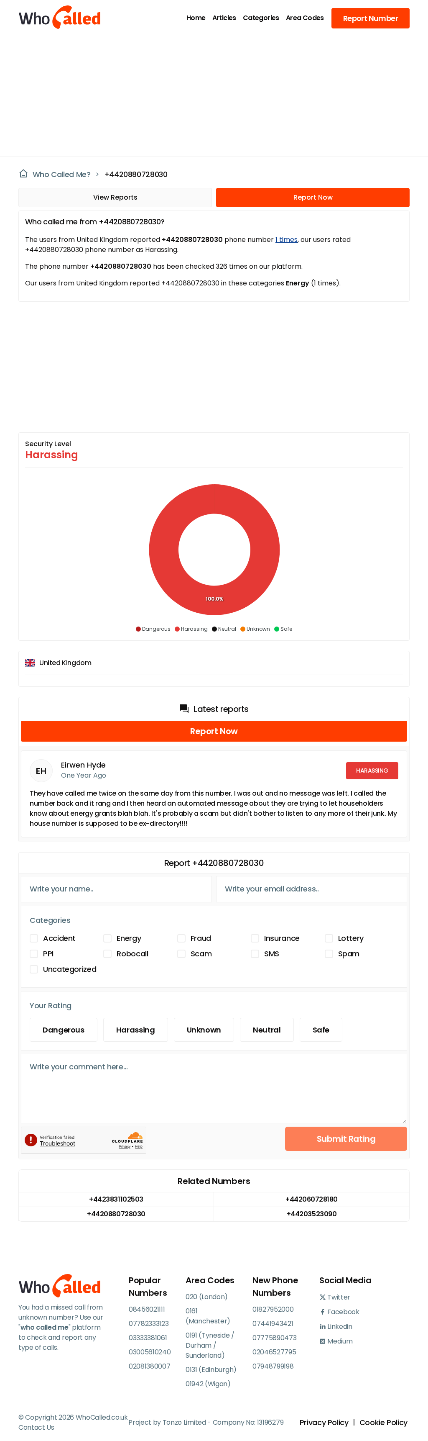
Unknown (204, 1030)
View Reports (115, 197)
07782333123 (148, 1323)
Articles (224, 18)
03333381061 (148, 1338)
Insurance (282, 938)
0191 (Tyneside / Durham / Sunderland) (210, 1345)
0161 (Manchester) (208, 1316)
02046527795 (274, 1352)
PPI (48, 953)
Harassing (135, 1030)
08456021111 (147, 1309)
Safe (321, 1030)
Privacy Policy (324, 1422)
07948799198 (272, 1366)
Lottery (351, 938)
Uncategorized (69, 969)
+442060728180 (311, 1199)
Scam (201, 953)
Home (196, 18)
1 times (286, 239)
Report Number (370, 18)
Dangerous (63, 1030)
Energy (129, 938)
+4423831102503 (116, 1199)
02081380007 (149, 1366)
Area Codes (305, 18)
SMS (271, 953)
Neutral (266, 1030)
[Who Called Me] (49, 18)
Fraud (201, 938)
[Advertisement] (209, 94)
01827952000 (272, 1309)
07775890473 (274, 1338)
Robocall (132, 953)
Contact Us (36, 1427)
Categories (261, 18)
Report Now (313, 197)
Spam (349, 953)
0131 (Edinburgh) (211, 1369)
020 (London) (207, 1297)
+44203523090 (311, 1214)
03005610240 (150, 1352)
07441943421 (272, 1323)
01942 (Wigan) (208, 1384)
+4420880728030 (136, 174)
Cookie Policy (383, 1422)
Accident (59, 938)
